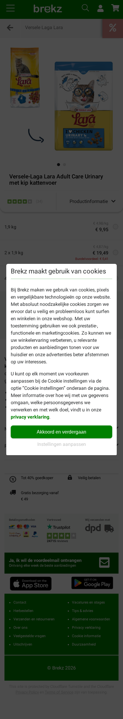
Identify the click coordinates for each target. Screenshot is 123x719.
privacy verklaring (30, 417)
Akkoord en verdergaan (61, 431)
